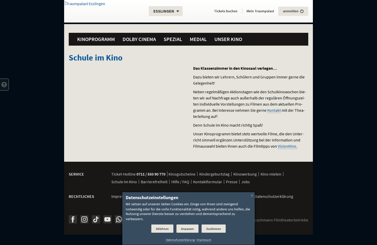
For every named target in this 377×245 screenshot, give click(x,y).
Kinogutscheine (181, 174)
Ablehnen (162, 229)
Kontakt (274, 110)
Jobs (245, 182)
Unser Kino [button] (228, 39)
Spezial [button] (173, 39)
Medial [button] (198, 39)
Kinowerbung (245, 174)
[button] (4, 84)
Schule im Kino (124, 182)
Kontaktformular (207, 182)
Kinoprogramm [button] (96, 39)
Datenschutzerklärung (180, 240)
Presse (231, 182)
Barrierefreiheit (154, 182)
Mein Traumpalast (260, 11)
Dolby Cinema (139, 39)
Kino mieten (271, 174)
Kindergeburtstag (214, 174)
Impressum (121, 196)
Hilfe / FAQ (180, 182)
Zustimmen (213, 229)
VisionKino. (287, 146)
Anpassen (187, 229)
